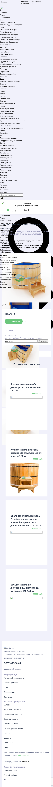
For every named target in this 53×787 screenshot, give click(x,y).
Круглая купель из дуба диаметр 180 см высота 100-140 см (25, 387)
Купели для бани (7, 108)
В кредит (10, 330)
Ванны (2, 143)
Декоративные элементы (10, 81)
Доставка (3, 175)
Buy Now (15, 321)
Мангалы (7, 738)
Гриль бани (4, 52)
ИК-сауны (4, 267)
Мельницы (4, 190)
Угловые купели (6, 116)
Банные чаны (5, 126)
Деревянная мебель (8, 74)
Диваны (3, 84)
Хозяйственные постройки (10, 64)
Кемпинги (4, 160)
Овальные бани (6, 233)
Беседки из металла (8, 250)
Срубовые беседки (7, 62)
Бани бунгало (5, 44)
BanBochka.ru (22, 756)
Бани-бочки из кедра (8, 30)
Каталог (3, 225)
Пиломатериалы (6, 165)
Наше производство (8, 22)
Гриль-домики (5, 163)
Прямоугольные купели (9, 118)
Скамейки (4, 133)
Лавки (2, 94)
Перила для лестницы (13, 728)
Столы (2, 96)
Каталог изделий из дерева (11, 25)
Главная (3, 12)
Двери (2, 79)
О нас (6, 687)
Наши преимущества (8, 220)
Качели (3, 187)
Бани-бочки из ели (7, 32)
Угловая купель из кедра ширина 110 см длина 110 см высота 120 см (26, 453)
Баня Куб (3, 47)
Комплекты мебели (8, 86)
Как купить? (4, 173)
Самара (4, 2)
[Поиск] (2, 198)
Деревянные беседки (8, 59)
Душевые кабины (7, 145)
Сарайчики (4, 72)
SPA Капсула (5, 270)
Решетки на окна (11, 724)
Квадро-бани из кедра (9, 35)
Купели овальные (7, 111)
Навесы (7, 733)
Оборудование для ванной (11, 141)
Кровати (3, 106)
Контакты (3, 177)
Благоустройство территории (11, 128)
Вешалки (3, 76)
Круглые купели (6, 113)
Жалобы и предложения (31, 1)
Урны (2, 136)
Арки (2, 182)
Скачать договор (11, 683)
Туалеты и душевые (8, 67)
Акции (2, 15)
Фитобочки (4, 153)
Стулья (3, 101)
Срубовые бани (6, 54)
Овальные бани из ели (9, 42)
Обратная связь (10, 770)
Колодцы (3, 185)
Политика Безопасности (14, 678)
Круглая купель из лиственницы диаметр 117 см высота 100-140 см (24, 588)
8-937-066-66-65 (28, 4)
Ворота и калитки (11, 719)
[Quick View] (26, 373)
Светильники (5, 99)
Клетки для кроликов (8, 180)
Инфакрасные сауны (8, 148)
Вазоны (3, 131)
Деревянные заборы (8, 138)
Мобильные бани (7, 49)
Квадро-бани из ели (8, 37)
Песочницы (8, 743)
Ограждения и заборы (13, 714)
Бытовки (3, 69)
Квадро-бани (5, 230)
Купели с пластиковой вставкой (12, 121)
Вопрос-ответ (5, 170)
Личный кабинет (11, 775)
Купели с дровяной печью (10, 123)
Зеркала (3, 89)
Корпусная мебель (7, 104)
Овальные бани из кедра (10, 40)
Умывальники (5, 150)
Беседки (3, 57)
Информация (5, 168)
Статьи (3, 20)
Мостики (3, 192)
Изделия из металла (8, 277)
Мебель (7, 747)
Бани (2, 27)
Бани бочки (4, 228)
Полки (2, 91)
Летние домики (6, 155)
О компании (5, 17)
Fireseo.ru (26, 761)
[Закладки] (4, 211)
